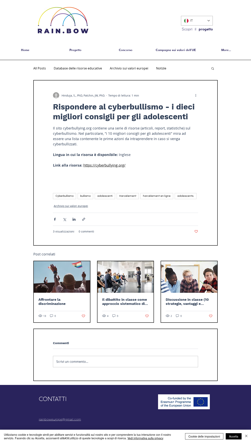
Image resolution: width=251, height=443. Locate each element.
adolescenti (105, 196)
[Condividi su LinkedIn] (74, 219)
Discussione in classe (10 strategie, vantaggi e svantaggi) (187, 301)
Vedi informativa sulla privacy (145, 438)
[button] (213, 68)
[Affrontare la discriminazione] (62, 277)
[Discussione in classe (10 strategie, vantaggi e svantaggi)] (189, 277)
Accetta (233, 436)
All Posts (39, 68)
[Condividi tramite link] (83, 219)
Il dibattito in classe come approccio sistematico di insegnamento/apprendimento (125, 301)
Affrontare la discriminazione (51, 301)
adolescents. (185, 196)
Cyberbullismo (64, 196)
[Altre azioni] (195, 95)
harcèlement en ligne (157, 196)
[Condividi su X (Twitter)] (64, 219)
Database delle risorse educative (78, 68)
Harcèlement (127, 196)
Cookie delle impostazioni (204, 436)
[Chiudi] (246, 436)
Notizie (161, 68)
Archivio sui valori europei (129, 68)
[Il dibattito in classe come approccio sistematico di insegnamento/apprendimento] (125, 277)
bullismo (85, 196)
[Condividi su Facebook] (55, 219)
